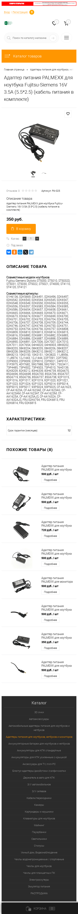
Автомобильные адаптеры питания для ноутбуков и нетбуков (39, 728)
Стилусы (39, 845)
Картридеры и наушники (39, 811)
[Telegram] (31, 252)
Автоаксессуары (39, 719)
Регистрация (20, 12)
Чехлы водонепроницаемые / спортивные (39, 859)
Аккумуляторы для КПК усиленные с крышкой (39, 757)
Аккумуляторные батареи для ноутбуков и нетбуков (39, 743)
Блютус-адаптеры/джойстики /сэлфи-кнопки (39, 770)
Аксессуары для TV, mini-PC (39, 764)
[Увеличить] (39, 142)
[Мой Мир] (20, 252)
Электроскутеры (39, 879)
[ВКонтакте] (8, 252)
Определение (31, 11)
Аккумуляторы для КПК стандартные (39, 750)
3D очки (39, 712)
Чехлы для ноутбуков (39, 866)
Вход (7, 12)
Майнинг (39, 825)
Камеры (39, 804)
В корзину (23, 229)
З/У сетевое (39, 791)
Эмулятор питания (39, 886)
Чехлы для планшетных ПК (39, 872)
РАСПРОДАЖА (39, 893)
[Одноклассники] (14, 252)
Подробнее (50, 479)
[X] (25, 252)
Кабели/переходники (39, 798)
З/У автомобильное (39, 784)
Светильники (39, 838)
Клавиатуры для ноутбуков (39, 818)
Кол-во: (15, 239)
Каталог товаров (27, 56)
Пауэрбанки (39, 832)
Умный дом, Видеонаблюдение (39, 852)
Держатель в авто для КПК (39, 777)
